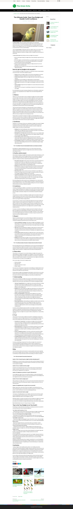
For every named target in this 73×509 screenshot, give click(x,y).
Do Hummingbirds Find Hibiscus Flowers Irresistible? (28, 476)
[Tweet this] (15, 463)
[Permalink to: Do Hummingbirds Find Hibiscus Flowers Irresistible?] (28, 471)
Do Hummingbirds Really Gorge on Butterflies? (37, 499)
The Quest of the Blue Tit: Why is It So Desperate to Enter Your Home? (17, 476)
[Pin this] (17, 463)
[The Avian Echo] (21, 5)
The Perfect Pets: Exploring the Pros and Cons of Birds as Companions (28, 492)
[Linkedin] (59, 1)
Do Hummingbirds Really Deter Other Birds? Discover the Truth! (19, 500)
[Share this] (13, 463)
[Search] (59, 10)
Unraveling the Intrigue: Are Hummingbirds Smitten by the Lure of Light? (17, 485)
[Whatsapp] (20, 463)
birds (16, 496)
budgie (21, 496)
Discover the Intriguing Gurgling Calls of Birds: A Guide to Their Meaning (39, 476)
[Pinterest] (58, 1)
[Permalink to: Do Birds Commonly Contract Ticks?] (39, 481)
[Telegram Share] (18, 463)
